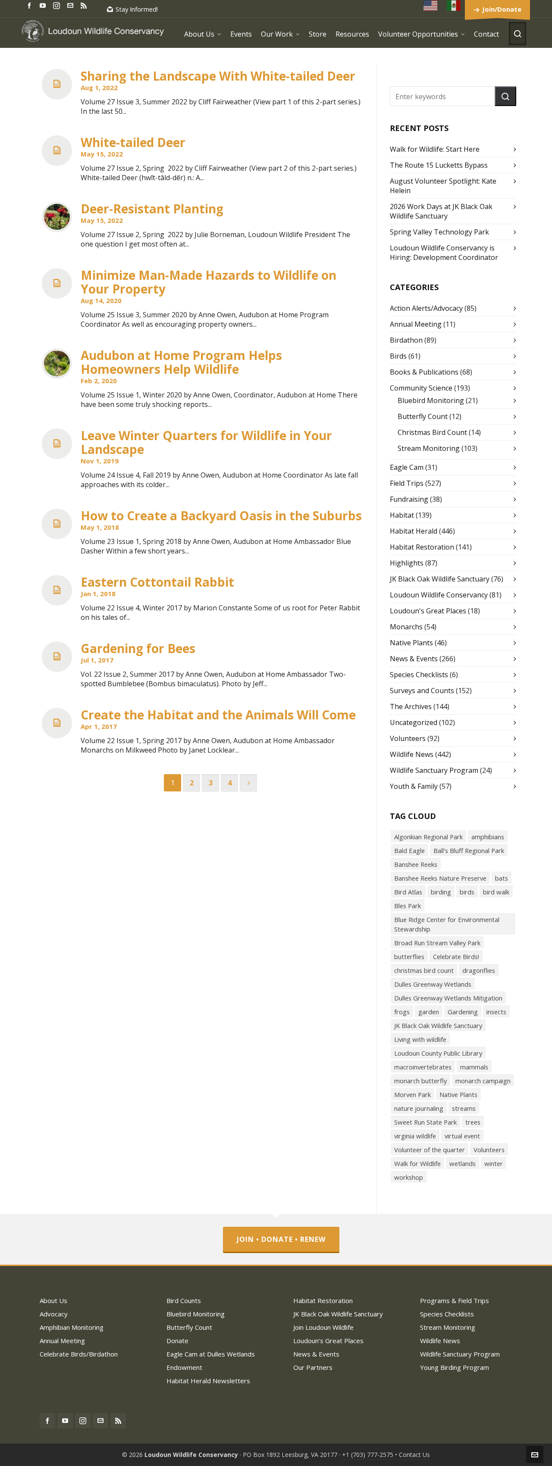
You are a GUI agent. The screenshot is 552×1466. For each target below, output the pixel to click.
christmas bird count (424, 970)
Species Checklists (419, 674)
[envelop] (71, 5)
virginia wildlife (415, 1136)
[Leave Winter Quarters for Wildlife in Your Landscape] (57, 443)
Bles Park (407, 905)
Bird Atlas (408, 892)
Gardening (463, 1011)
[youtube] (44, 5)
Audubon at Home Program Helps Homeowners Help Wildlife (181, 362)
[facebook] (30, 5)
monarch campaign (483, 1080)
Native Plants (411, 642)
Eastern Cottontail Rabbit (157, 582)
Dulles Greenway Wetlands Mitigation (448, 998)
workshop (408, 1177)
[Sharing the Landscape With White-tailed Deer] (57, 84)
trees (472, 1122)
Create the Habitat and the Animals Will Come (218, 714)
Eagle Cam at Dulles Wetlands (210, 1354)
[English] (430, 5)
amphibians (487, 836)
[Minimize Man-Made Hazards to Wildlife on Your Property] (57, 283)
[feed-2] (85, 5)
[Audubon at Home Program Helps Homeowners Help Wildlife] (57, 363)
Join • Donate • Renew (281, 1239)
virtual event (462, 1136)
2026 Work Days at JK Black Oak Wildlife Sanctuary (441, 211)
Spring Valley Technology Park (439, 232)
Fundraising (409, 499)
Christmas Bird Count (432, 432)
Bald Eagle (409, 850)
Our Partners (312, 1367)
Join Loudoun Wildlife (323, 1327)
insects (496, 1011)
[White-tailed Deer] (57, 150)
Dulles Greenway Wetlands (432, 984)
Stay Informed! (137, 9)
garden (428, 1011)
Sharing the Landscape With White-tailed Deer (218, 76)
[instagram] (58, 5)
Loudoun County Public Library (438, 1053)
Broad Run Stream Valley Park (437, 942)
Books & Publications (424, 372)
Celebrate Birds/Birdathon (79, 1354)
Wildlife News (411, 754)
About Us (53, 1300)
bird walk (496, 892)
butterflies (409, 956)
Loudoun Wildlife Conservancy (439, 595)
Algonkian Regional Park (428, 836)
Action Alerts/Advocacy (426, 308)
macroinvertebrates (423, 1067)
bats (501, 878)
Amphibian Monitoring (72, 1327)
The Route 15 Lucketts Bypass (439, 165)
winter (493, 1163)
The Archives (411, 706)
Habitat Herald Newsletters (208, 1380)
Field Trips (406, 483)
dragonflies (478, 970)
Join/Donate (501, 9)
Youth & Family (414, 786)
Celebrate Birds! (456, 956)
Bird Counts (183, 1300)
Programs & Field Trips (454, 1300)
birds (467, 892)
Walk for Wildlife (417, 1163)
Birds (398, 356)
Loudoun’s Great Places (328, 1340)
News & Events (414, 658)
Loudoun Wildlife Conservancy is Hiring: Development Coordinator (444, 252)
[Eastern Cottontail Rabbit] (57, 590)
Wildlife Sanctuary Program (434, 770)
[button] (505, 96)
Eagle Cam (406, 467)
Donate (177, 1340)
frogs (402, 1011)
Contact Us (414, 1454)
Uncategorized (413, 722)
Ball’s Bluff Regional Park (468, 850)
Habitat (402, 515)
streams (464, 1108)
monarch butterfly (420, 1080)
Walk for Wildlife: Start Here (435, 149)
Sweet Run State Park (425, 1122)
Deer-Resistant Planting (152, 208)
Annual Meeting (416, 324)
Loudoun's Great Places (428, 611)
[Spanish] (454, 5)
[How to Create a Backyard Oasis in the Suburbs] (57, 524)
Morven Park (412, 1094)
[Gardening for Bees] (57, 656)
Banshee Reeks (415, 864)
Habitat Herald (413, 531)
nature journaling (418, 1108)
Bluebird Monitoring (431, 400)
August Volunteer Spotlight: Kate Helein (443, 185)
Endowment (184, 1367)
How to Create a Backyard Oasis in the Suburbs (221, 515)
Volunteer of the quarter (429, 1149)
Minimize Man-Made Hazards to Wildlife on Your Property (208, 282)
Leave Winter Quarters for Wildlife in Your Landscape (206, 442)
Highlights (406, 563)
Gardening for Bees (138, 648)
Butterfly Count (423, 416)
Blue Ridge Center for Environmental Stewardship (446, 924)
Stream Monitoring (429, 448)
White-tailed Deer (133, 142)
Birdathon (406, 340)
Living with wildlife (420, 1039)
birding (441, 892)
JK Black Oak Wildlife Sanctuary (439, 579)
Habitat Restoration (422, 547)
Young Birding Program (454, 1367)
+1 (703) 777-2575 (367, 1454)
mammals (474, 1067)
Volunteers (408, 738)
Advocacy (54, 1314)
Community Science (421, 388)
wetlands (462, 1163)
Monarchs (406, 626)
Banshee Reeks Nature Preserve (440, 878)
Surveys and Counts (422, 690)
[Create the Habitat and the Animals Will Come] (57, 723)
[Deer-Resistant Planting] (57, 217)
